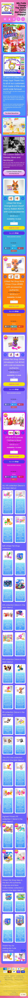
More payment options (14, 236)
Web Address (8, 978)
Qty (14, 221)
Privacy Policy (19, 980)
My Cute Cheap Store (14, 214)
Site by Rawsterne (14, 993)
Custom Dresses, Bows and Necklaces (14, 173)
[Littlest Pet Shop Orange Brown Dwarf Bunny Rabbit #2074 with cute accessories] (11, 198)
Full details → (14, 243)
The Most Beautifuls (11, 113)
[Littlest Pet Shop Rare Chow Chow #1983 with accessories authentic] (11, 276)
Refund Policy (9, 980)
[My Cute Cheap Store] (7, 8)
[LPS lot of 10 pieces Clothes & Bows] (11, 433)
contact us (19, 976)
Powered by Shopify (14, 994)
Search (12, 976)
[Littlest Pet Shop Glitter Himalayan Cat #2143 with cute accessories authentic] (11, 355)
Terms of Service (19, 978)
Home (7, 976)
